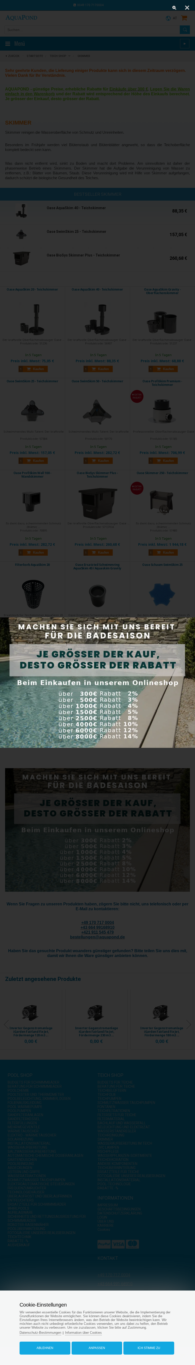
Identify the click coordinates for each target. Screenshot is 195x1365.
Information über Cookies (83, 1332)
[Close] (187, 7)
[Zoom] (174, 7)
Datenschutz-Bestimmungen (40, 1332)
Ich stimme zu (149, 1348)
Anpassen (97, 1348)
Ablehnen (45, 1348)
